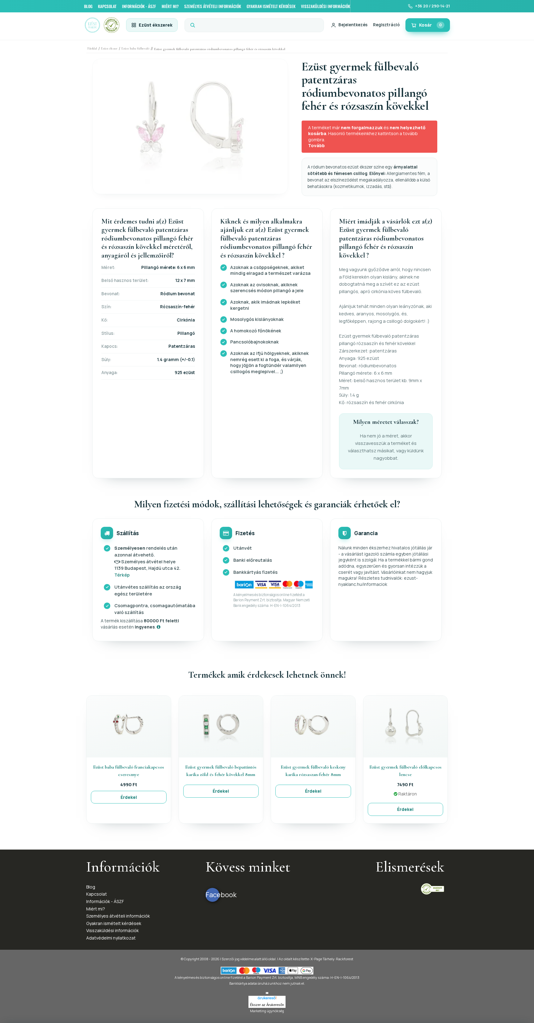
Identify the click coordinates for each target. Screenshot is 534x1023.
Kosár (430, 25)
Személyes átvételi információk (118, 916)
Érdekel (129, 797)
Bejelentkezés (352, 25)
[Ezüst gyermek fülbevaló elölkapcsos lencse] (405, 724)
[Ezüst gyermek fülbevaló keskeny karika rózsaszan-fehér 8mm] (313, 724)
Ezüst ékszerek (155, 25)
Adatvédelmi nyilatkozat (111, 938)
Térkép (122, 575)
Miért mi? (95, 909)
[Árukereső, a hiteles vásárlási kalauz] (432, 888)
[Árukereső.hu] (267, 999)
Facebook (212, 894)
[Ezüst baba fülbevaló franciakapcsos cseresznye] (129, 724)
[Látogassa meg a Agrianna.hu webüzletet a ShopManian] (267, 992)
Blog (90, 887)
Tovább (316, 145)
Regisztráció (386, 25)
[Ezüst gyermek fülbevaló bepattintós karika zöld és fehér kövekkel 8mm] (221, 724)
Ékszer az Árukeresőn (267, 1005)
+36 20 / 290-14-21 (432, 6)
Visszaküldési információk (112, 930)
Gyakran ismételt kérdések (113, 923)
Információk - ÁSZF (105, 901)
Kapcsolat (96, 894)
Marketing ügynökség (267, 1010)
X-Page (316, 959)
